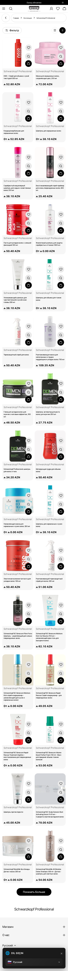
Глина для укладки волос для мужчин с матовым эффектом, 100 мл (17, 414)
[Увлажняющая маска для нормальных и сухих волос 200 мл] (17, 500)
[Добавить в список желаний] (28, 47)
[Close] (61, 953)
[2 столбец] (62, 30)
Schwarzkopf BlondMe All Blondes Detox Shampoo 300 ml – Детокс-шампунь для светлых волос (48, 871)
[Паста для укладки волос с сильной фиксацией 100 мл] (17, 219)
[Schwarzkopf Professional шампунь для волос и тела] (17, 446)
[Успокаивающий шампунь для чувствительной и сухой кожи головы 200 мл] (17, 274)
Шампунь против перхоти (13, 812)
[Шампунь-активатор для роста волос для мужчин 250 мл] (50, 388)
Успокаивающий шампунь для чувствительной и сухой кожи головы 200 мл (15, 300)
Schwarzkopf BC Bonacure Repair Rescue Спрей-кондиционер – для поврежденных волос (49, 695)
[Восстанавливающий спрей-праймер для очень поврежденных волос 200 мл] (50, 162)
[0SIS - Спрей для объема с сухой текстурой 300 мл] (17, 52)
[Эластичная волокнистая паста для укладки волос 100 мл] (17, 555)
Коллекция (28, 18)
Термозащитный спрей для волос (16, 355)
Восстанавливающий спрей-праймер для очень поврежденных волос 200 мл (50, 188)
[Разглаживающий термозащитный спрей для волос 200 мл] (50, 555)
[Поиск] (10, 8)
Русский (7, 945)
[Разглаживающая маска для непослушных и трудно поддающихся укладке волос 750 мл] (50, 331)
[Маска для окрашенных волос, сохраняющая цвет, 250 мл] (50, 52)
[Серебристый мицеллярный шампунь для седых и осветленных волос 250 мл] (17, 162)
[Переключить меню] (3, 8)
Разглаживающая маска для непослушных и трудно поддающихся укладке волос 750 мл (50, 357)
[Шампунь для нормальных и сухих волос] (50, 500)
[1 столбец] (55, 30)
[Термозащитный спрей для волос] (17, 331)
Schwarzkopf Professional (18, 71)
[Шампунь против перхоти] (17, 788)
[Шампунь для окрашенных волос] (50, 107)
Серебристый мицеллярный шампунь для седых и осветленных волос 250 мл (17, 188)
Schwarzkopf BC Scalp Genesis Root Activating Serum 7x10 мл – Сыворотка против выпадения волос (50, 814)
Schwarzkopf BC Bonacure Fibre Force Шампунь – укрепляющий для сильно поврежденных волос (18, 636)
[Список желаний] (58, 8)
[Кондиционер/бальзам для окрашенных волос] (17, 107)
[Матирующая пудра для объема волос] (50, 446)
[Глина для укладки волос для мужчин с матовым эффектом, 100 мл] (17, 388)
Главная (16, 18)
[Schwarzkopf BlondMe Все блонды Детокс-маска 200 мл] (17, 846)
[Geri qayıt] (6, 18)
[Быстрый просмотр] (28, 56)
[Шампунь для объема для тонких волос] (50, 274)
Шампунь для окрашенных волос (48, 131)
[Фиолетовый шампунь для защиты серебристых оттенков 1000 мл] (50, 219)
